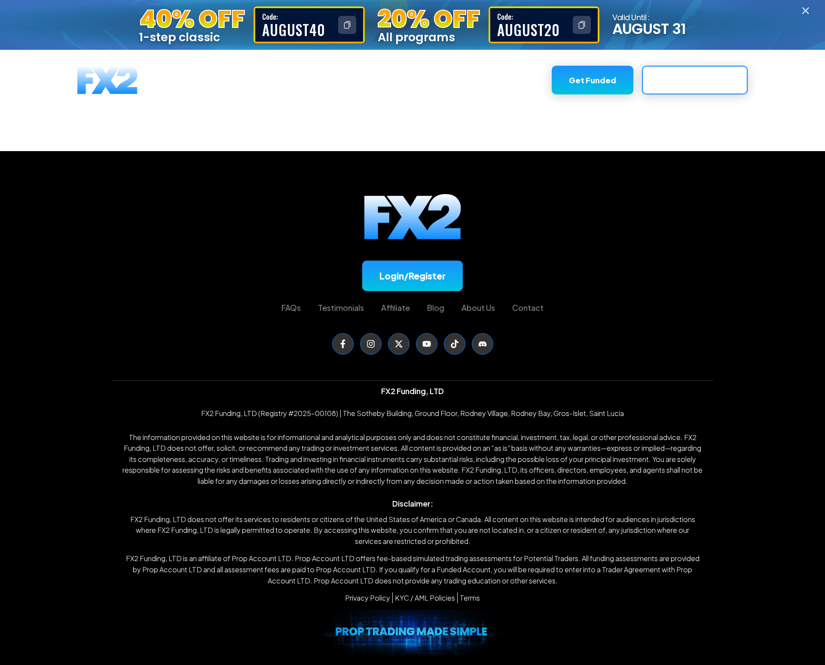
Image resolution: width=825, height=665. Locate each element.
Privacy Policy (367, 597)
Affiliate (517, 80)
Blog (435, 308)
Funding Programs (296, 80)
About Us (401, 80)
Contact (528, 308)
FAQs (358, 80)
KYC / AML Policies (425, 597)
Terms (470, 597)
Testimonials (460, 80)
